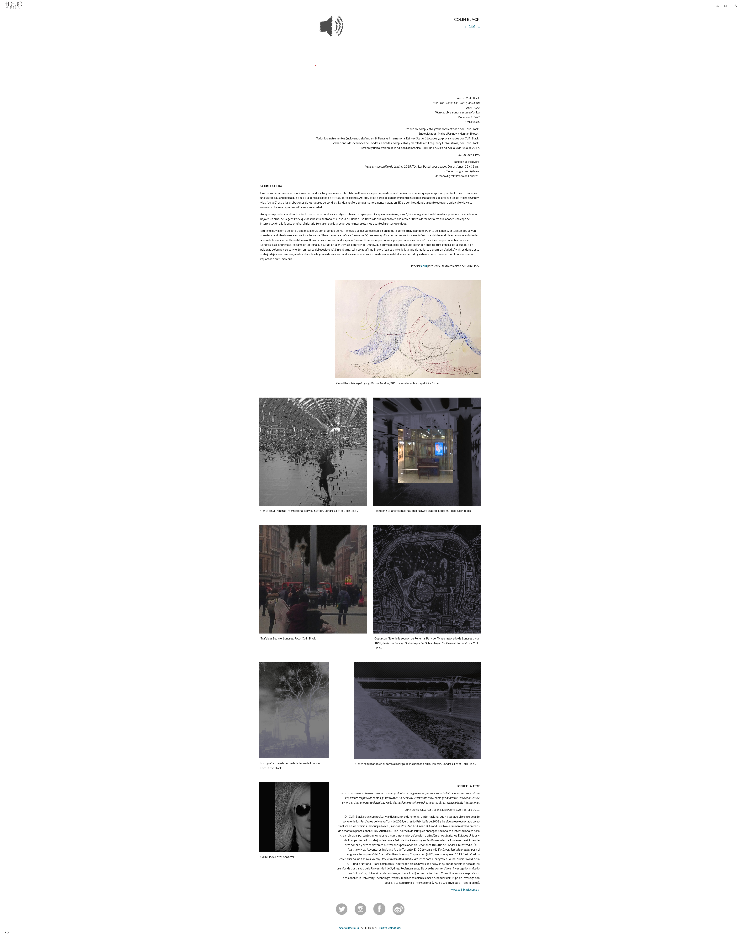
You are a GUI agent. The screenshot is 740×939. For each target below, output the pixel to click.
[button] (735, 5)
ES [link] (717, 5)
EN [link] (726, 5)
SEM (472, 26)
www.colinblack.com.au (465, 889)
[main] (417, 22)
